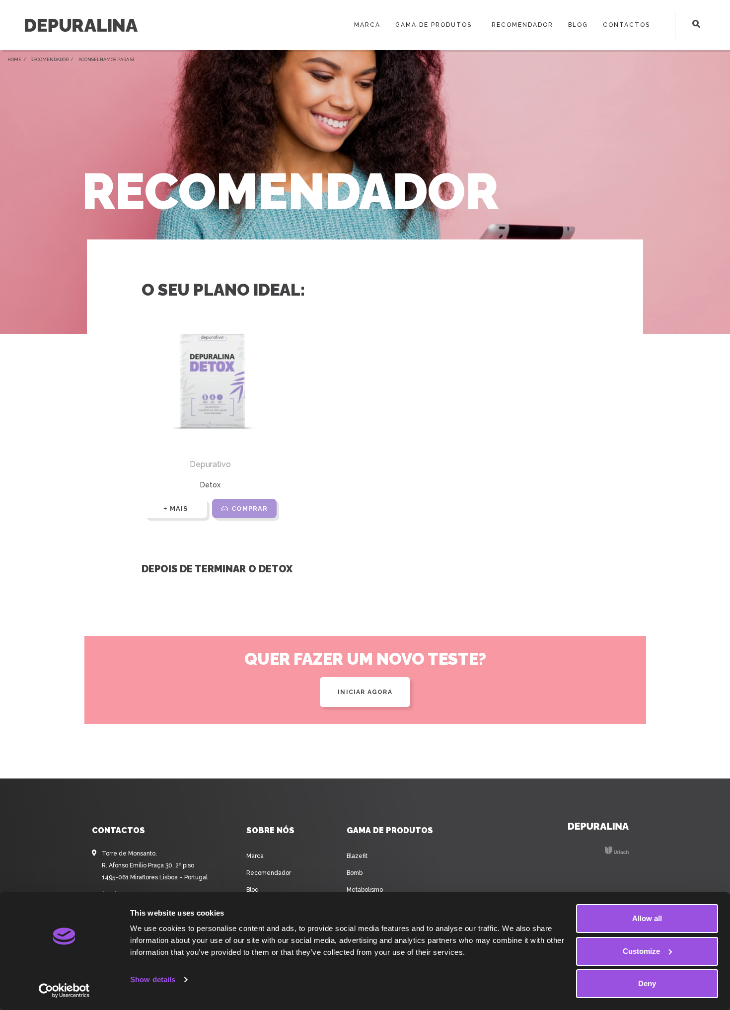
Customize (641, 951)
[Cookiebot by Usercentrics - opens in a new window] (64, 990)
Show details (152, 979)
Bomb (355, 872)
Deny (647, 983)
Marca (367, 24)
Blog (578, 24)
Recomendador (522, 24)
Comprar (249, 508)
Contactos (626, 24)
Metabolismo (365, 889)
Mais (179, 508)
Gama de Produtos (433, 24)
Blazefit (357, 856)
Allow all (647, 918)
